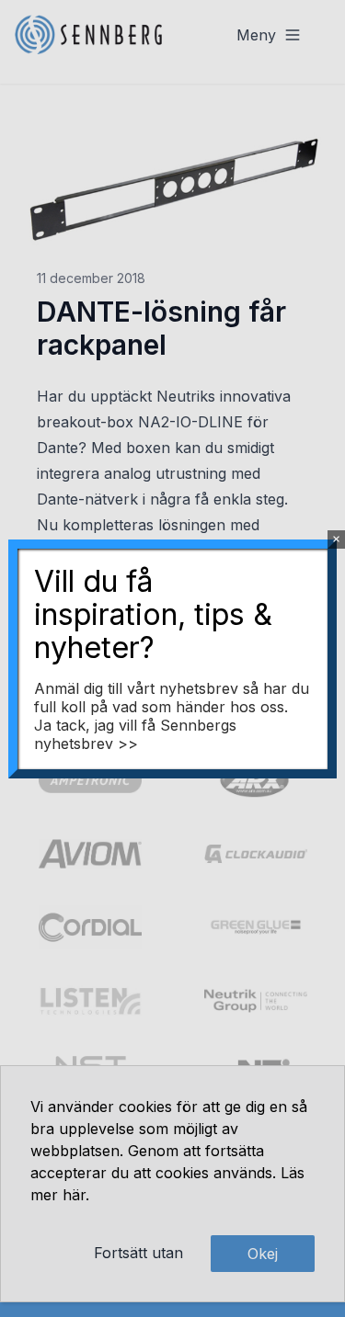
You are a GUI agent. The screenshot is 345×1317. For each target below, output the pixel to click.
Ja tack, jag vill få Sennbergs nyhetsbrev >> (135, 734)
